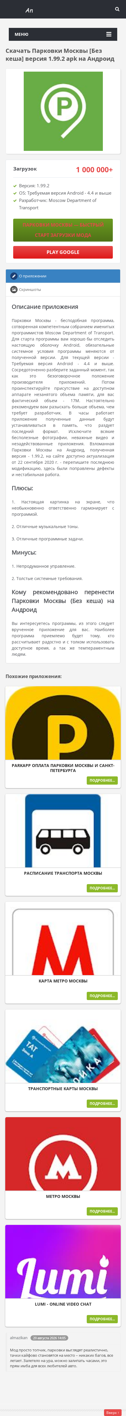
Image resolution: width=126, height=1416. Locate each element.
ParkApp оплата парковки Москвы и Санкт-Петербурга (63, 768)
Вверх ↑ (112, 1412)
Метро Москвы (63, 1196)
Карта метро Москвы (63, 981)
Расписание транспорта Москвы (63, 873)
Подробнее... (102, 780)
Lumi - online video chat (63, 1304)
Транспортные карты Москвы (63, 1088)
